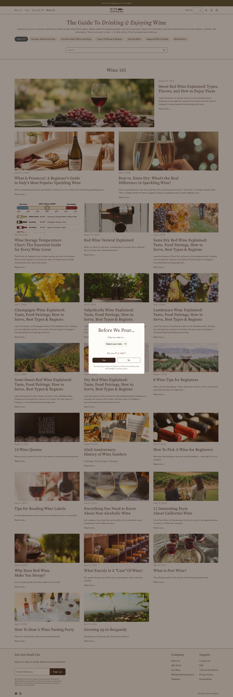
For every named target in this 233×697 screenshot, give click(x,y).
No (129, 360)
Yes (104, 360)
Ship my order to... (116, 337)
